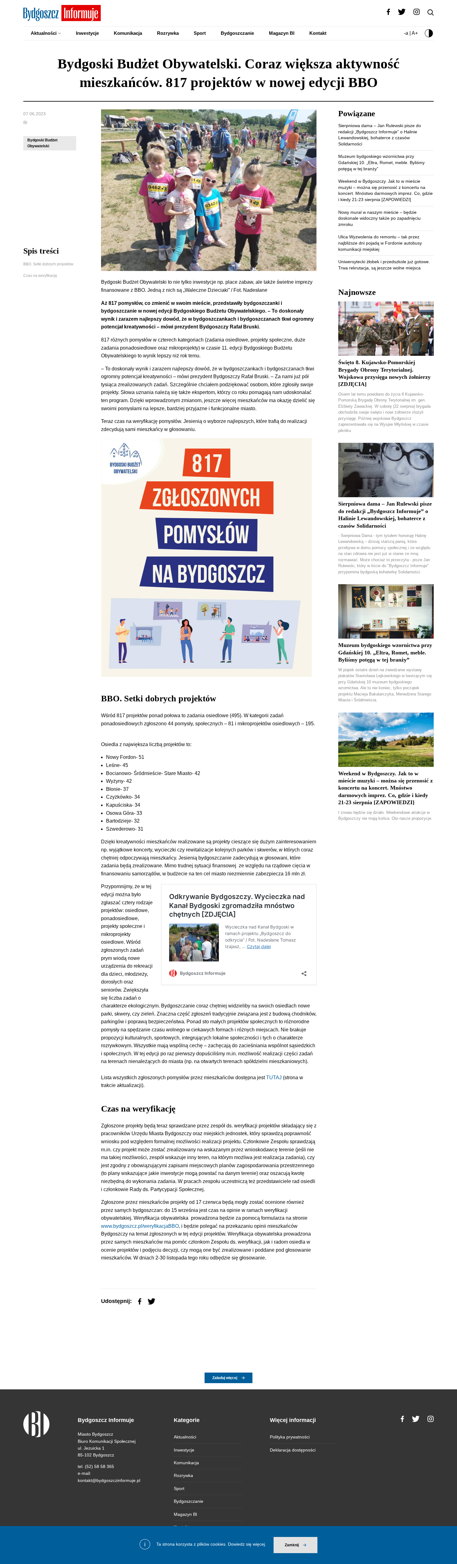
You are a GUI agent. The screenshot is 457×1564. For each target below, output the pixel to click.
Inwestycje (87, 33)
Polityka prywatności (290, 1436)
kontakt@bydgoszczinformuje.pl (109, 1480)
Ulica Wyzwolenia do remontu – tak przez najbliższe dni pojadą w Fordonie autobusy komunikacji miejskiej (380, 242)
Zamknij (292, 1545)
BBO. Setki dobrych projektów (48, 264)
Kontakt (317, 33)
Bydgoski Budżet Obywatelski (42, 143)
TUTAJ (274, 1077)
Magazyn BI (281, 33)
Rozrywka (168, 33)
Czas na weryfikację (40, 275)
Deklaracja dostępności (293, 1449)
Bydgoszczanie (237, 33)
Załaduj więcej (224, 1378)
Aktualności (44, 33)
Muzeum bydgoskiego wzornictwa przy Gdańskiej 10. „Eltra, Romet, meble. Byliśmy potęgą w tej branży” (381, 162)
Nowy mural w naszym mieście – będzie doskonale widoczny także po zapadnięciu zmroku (379, 218)
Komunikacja (128, 33)
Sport (200, 33)
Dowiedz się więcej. (247, 1544)
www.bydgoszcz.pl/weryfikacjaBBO (140, 1226)
